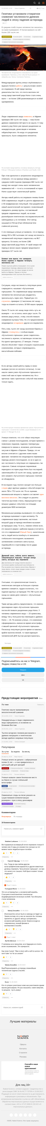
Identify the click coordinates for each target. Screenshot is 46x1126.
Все (40, 698)
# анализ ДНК (17, 36)
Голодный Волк (11, 889)
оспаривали (18, 323)
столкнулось (14, 332)
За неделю (15, 752)
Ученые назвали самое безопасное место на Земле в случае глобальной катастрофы (19, 780)
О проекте (23, 1053)
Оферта (23, 1044)
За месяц (26, 752)
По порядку (18, 816)
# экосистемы (24, 771)
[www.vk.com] (16, 1115)
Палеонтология (7, 804)
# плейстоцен (6, 39)
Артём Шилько (10, 941)
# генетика (27, 36)
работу (19, 86)
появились (28, 117)
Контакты (23, 1049)
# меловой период (19, 804)
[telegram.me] (30, 1115)
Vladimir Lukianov (11, 841)
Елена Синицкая (20, 741)
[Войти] (43, 3)
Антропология (6, 36)
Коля (7, 982)
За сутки (5, 752)
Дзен (23, 675)
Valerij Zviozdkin (14, 910)
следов (5, 488)
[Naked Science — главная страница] (11, 3)
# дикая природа (30, 768)
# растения (5, 771)
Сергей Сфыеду (14, 861)
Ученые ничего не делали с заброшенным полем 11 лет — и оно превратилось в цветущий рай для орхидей (19, 762)
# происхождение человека (21, 39)
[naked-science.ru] (35, 1115)
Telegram (23, 670)
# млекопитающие (8, 806)
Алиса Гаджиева (20, 8)
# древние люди (37, 36)
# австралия (13, 786)
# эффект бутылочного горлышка (12, 42)
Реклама (23, 1057)
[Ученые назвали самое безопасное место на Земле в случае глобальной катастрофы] (41, 780)
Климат (4, 786)
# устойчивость (7, 788)
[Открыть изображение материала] (23, 58)
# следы (18, 806)
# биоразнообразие (16, 768)
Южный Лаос (25, 532)
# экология (15, 771)
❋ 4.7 (4, 23)
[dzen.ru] (25, 1115)
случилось (6, 301)
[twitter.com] (11, 1115)
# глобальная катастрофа (27, 786)
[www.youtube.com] (20, 1115)
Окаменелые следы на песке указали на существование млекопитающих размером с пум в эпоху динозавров (18, 797)
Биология (5, 768)
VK (23, 680)
